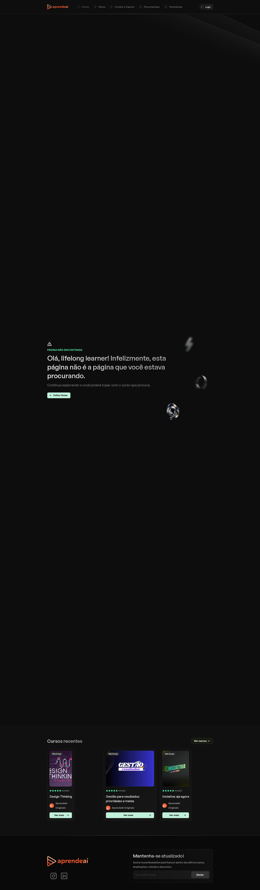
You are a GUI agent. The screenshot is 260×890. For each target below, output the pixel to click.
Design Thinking (61, 796)
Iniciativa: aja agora (175, 796)
